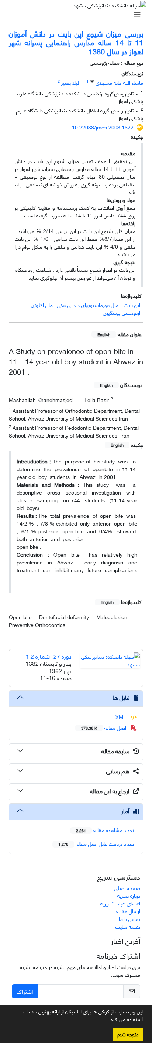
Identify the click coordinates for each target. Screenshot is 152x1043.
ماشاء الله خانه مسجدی (119, 82)
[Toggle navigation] (78, 14)
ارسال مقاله (128, 910)
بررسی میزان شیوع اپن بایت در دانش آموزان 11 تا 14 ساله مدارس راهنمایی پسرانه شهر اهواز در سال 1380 (76, 42)
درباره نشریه (128, 895)
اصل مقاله (104, 727)
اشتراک (25, 991)
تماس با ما (129, 918)
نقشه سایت (127, 926)
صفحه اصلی (127, 887)
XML (121, 716)
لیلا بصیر (70, 82)
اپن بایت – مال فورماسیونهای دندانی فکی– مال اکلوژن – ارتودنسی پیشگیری (83, 308)
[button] (106, 1020)
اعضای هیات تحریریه (120, 903)
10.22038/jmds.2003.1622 (103, 127)
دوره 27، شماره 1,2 (49, 656)
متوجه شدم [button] (127, 1034)
